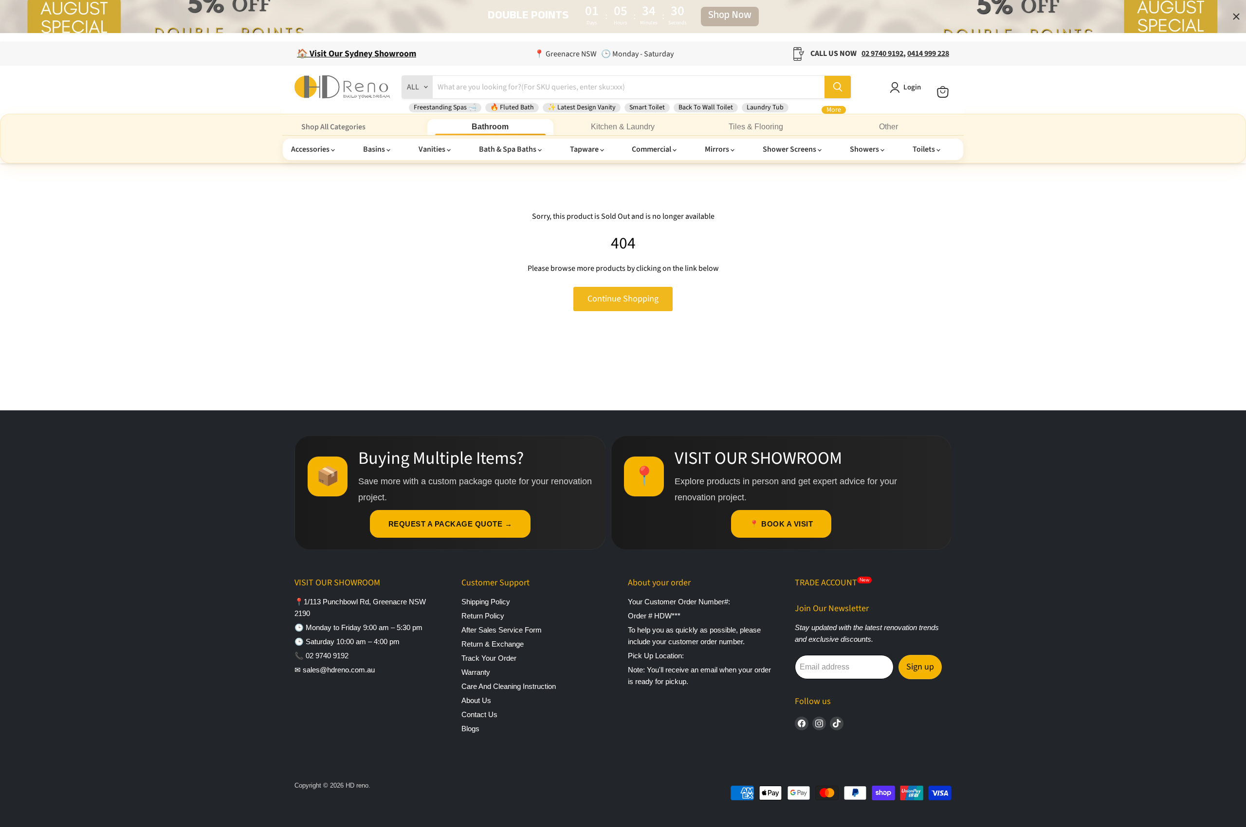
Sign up (920, 667)
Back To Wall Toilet (705, 107)
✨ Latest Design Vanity (582, 107)
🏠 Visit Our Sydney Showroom (356, 54)
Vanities (433, 149)
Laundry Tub (765, 107)
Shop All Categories (333, 127)
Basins (374, 149)
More (833, 110)
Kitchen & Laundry (623, 127)
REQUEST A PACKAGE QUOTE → (450, 524)
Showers (865, 149)
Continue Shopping (623, 299)
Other (888, 127)
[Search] (838, 87)
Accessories (311, 149)
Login (912, 87)
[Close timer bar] (1236, 16)
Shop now (729, 16)
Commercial (652, 149)
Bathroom (490, 127)
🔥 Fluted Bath (512, 107)
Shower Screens (790, 149)
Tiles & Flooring (756, 127)
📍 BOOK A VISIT (781, 524)
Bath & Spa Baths (508, 149)
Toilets (924, 149)
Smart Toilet (647, 107)
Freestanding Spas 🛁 (445, 107)
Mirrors (718, 149)
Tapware (585, 149)
